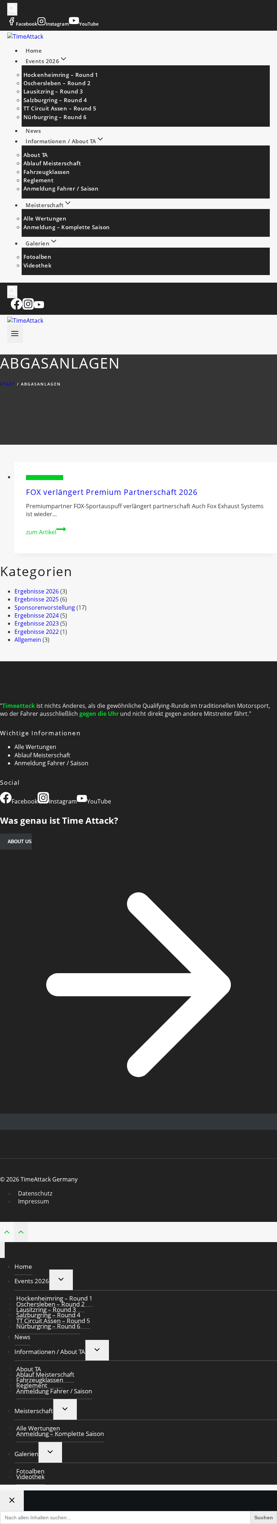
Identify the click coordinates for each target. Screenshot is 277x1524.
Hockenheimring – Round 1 (60, 74)
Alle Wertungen (44, 218)
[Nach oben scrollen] (7, 1231)
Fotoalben (37, 257)
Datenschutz (35, 1193)
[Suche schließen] (12, 1500)
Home (34, 50)
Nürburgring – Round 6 (55, 117)
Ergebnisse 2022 (36, 632)
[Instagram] (28, 307)
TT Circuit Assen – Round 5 (60, 108)
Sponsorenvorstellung (44, 477)
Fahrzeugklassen (46, 171)
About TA (35, 154)
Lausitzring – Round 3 (53, 91)
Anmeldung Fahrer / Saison (60, 188)
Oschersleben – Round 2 (57, 83)
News (33, 130)
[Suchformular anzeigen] (12, 9)
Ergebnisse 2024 (36, 615)
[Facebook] (16, 307)
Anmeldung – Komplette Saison (66, 227)
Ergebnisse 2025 (36, 599)
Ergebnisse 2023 (36, 623)
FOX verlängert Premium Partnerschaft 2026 (112, 492)
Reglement (38, 180)
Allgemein (27, 640)
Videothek (37, 265)
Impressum (33, 1201)
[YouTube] (39, 307)
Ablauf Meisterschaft (52, 163)
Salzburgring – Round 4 (55, 100)
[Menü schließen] (2, 1250)
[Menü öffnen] (15, 334)
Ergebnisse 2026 (36, 591)
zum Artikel (46, 532)
